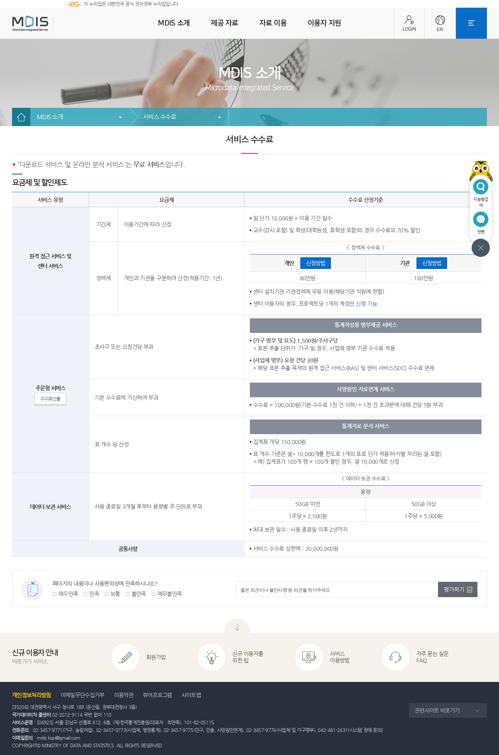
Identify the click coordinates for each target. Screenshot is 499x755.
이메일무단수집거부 (82, 695)
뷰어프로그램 (157, 695)
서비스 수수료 (159, 116)
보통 (115, 594)
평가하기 (454, 589)
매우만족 (68, 594)
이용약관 (123, 695)
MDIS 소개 (50, 116)
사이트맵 (191, 695)
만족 (94, 594)
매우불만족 (169, 594)
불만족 (139, 594)
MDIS (48, 23)
